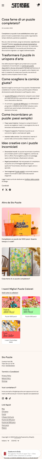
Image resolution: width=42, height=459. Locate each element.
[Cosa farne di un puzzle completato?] (21, 261)
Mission (4, 428)
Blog (3, 409)
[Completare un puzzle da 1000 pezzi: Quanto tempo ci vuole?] (21, 222)
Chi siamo (5, 412)
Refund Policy (6, 378)
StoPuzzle (17, 437)
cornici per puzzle (28, 66)
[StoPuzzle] (20, 5)
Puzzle (4, 414)
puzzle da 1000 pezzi (21, 104)
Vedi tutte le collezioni (10, 293)
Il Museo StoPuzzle (8, 417)
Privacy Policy (6, 376)
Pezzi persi (5, 425)
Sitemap (4, 381)
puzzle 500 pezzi (11, 96)
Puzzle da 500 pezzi (8, 420)
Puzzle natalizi (20, 171)
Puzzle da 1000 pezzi (9, 422)
